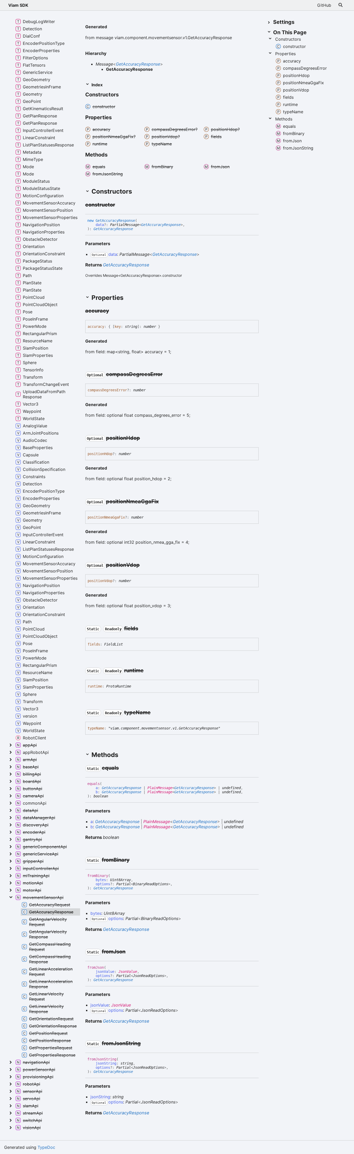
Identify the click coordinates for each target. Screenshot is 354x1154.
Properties (285, 53)
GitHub (324, 5)
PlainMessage (159, 788)
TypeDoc (46, 1147)
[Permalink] (111, 27)
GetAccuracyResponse (138, 64)
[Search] (340, 5)
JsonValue (127, 971)
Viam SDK (18, 5)
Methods (283, 119)
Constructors (288, 39)
